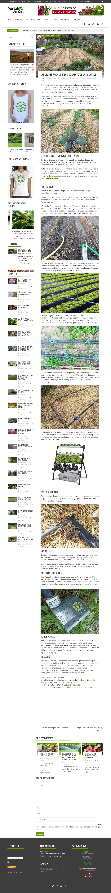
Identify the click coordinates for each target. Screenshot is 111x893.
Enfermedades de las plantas (17, 204)
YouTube (76, 685)
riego (88, 78)
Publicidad (44, 871)
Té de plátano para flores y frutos (24, 293)
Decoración (41, 744)
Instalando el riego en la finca (25, 512)
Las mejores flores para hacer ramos (24, 250)
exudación (56, 78)
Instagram (68, 685)
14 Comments (22, 288)
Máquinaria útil (15, 128)
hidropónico (69, 78)
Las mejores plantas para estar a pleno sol (54, 728)
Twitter (52, 685)
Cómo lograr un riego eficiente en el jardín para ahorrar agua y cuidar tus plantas (69, 756)
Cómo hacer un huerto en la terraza (25, 538)
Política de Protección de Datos (52, 854)
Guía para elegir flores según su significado (90, 756)
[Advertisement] (70, 705)
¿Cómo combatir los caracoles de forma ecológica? (31, 227)
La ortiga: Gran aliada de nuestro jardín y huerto (89, 729)
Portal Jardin (24, 299)
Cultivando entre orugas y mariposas (25, 446)
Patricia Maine (24, 384)
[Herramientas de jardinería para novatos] (22, 140)
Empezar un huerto (16, 43)
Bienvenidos (19, 20)
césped (62, 744)
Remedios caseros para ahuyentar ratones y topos (24, 334)
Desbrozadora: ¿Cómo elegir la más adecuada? (25, 377)
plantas (82, 78)
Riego (76, 744)
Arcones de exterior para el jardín (47, 755)
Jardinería (12, 244)
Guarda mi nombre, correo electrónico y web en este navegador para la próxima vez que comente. (69, 826)
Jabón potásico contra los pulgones (25, 320)
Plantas (55, 20)
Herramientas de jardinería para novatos (21, 150)
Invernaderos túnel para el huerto (25, 472)
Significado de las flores (84, 1)
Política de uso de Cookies (50, 856)
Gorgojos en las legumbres (24, 306)
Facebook (45, 685)
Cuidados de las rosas (14, 1)
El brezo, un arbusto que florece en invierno (25, 432)
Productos (65, 20)
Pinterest (59, 685)
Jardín (52, 35)
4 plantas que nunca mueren (25, 485)
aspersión (48, 78)
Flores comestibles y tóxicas (40, 1)
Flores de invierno (24, 418)
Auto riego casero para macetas (24, 459)
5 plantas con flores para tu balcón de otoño (25, 405)
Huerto (47, 35)
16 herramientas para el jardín (25, 391)
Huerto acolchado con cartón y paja (24, 499)
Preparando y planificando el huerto (13, 64)
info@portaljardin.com (48, 869)
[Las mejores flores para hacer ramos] (12, 251)
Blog (46, 20)
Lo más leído (13, 274)
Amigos (64, 1)
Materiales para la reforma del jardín (24, 525)
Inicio (9, 20)
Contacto (76, 20)
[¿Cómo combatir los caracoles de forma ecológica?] (32, 218)
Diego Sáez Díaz (25, 286)
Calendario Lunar (55, 1)
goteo (62, 78)
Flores (84, 744)
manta (77, 78)
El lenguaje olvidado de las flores (25, 280)
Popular (57, 35)
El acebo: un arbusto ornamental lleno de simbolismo (25, 349)
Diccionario (72, 1)
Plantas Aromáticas (34, 20)
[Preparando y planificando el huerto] (12, 56)
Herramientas (26, 1)
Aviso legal (44, 851)
